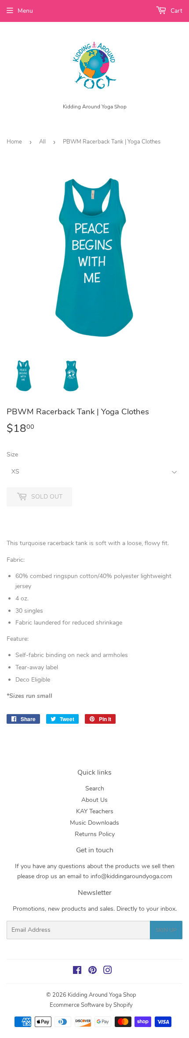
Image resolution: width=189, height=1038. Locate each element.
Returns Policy (95, 834)
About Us (94, 800)
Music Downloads (94, 823)
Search (94, 788)
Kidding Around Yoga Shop (102, 995)
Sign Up (166, 930)
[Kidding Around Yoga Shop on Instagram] (107, 971)
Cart (175, 11)
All (42, 142)
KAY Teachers (94, 811)
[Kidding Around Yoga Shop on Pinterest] (92, 971)
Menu (25, 11)
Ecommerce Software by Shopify (91, 1005)
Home (14, 142)
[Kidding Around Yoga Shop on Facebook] (77, 971)
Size (12, 454)
